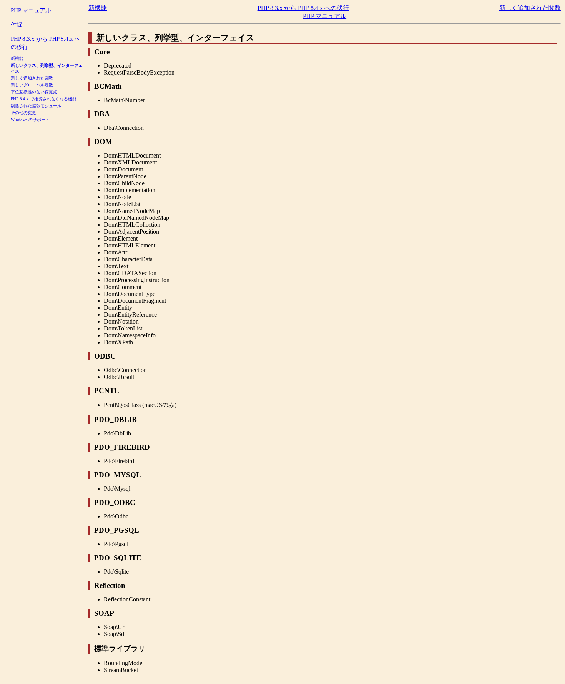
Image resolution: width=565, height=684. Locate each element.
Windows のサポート (30, 119)
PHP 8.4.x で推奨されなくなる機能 (43, 98)
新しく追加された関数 (32, 78)
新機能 (17, 58)
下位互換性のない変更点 (34, 92)
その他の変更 (23, 112)
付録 (16, 24)
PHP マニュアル (31, 10)
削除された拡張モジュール (36, 105)
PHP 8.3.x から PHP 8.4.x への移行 (303, 8)
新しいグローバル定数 (32, 85)
